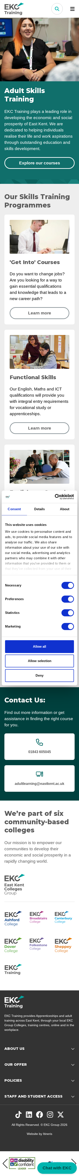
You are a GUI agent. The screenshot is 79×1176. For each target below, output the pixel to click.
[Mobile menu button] (72, 9)
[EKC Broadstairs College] (40, 918)
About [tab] (65, 509)
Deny (39, 675)
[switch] (67, 599)
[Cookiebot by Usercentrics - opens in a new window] (56, 497)
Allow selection (39, 661)
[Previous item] (5, 1163)
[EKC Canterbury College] (65, 918)
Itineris (47, 1134)
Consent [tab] (14, 509)
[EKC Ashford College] (14, 918)
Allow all (39, 646)
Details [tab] (39, 509)
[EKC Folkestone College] (40, 944)
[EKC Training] (14, 971)
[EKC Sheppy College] (65, 944)
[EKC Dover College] (14, 944)
